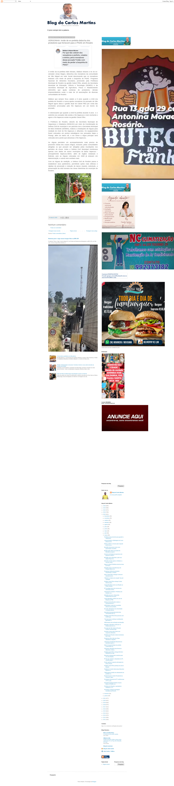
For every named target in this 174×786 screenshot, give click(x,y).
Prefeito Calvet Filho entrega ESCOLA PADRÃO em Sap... (113, 652)
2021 (104, 698)
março (106, 535)
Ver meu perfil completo (116, 494)
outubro (106, 520)
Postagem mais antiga (91, 231)
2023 (104, 512)
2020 (104, 700)
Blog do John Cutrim (108, 748)
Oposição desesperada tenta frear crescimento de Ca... (112, 613)
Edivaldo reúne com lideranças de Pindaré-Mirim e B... (112, 568)
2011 (104, 719)
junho (105, 528)
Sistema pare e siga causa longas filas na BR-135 (63, 238)
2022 (104, 514)
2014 (104, 713)
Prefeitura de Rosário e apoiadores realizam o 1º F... (113, 687)
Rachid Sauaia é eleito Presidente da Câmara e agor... (113, 676)
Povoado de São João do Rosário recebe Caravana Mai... (112, 628)
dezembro (107, 516)
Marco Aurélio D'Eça (108, 732)
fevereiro (106, 693)
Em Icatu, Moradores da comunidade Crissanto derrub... (113, 609)
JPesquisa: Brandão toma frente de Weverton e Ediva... (113, 649)
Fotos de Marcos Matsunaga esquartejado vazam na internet (72, 373)
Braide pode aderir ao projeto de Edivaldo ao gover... (112, 551)
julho (105, 526)
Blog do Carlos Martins (118, 492)
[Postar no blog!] (63, 218)
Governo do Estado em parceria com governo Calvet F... (113, 555)
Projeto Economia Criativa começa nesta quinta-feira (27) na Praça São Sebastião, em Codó (112, 741)
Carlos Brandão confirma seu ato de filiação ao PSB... (113, 599)
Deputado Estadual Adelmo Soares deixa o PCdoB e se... (113, 683)
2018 (104, 704)
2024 (104, 510)
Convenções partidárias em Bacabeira (66, 356)
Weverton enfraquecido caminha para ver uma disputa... (113, 656)
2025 (104, 508)
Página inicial (73, 231)
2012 (104, 717)
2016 (104, 709)
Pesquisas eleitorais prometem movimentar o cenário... (111, 572)
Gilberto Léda (106, 738)
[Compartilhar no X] (65, 218)
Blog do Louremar (108, 746)
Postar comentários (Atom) (59, 233)
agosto (106, 524)
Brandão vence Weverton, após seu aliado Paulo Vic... (113, 558)
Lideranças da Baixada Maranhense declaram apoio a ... (113, 642)
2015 (104, 711)
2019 (104, 702)
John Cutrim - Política (108, 751)
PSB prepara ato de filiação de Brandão (114, 622)
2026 (104, 505)
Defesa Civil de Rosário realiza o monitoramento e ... (112, 602)
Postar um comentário (55, 227)
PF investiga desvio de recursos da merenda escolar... (112, 589)
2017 (104, 707)
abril (105, 533)
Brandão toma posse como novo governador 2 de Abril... (112, 548)
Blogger (94, 781)
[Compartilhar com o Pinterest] (68, 218)
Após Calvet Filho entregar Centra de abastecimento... (113, 575)
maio (105, 531)
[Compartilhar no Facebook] (66, 218)
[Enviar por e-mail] (61, 218)
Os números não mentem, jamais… (111, 734)
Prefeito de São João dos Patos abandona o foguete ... (112, 639)
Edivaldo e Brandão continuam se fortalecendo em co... (112, 625)
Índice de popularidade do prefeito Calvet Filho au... (112, 645)
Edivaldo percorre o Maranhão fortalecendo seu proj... (111, 596)
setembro (106, 522)
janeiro (106, 695)
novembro (107, 518)
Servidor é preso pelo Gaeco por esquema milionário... (112, 632)
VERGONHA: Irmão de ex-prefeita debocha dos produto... (112, 606)
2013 (104, 715)
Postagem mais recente (54, 231)
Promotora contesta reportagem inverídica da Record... (112, 690)
